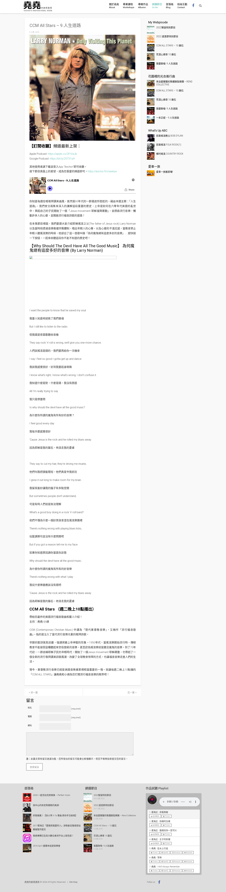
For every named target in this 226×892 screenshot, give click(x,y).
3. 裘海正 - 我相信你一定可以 (163, 830)
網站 (30, 725)
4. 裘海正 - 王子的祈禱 (159, 839)
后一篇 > (132, 692)
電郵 (30, 716)
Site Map (73, 882)
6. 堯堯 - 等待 (155, 857)
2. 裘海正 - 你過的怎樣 (159, 821)
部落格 (169, 6)
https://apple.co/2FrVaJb (62, 153)
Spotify (165, 852)
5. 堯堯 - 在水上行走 (158, 848)
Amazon (177, 852)
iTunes (167, 816)
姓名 (30, 708)
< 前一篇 (33, 692)
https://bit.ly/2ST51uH (62, 158)
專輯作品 (143, 6)
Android (189, 852)
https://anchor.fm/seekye (102, 171)
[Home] (37, 6)
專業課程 (128, 6)
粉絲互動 (182, 6)
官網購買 (155, 816)
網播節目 (157, 6)
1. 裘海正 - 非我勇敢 (158, 812)
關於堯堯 (114, 6)
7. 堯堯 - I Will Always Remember (164, 866)
